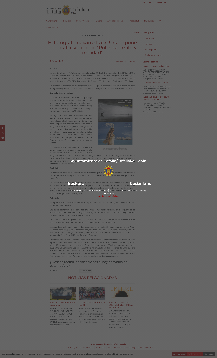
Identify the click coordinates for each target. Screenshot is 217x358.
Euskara (76, 183)
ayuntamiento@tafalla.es (108, 196)
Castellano (141, 183)
